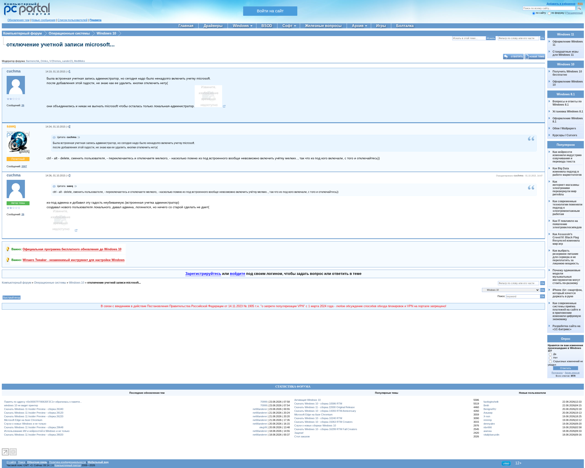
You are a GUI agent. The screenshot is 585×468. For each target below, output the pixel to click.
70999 (263, 401)
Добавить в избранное (561, 3)
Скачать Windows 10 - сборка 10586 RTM (318, 403)
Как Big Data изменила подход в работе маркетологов (567, 171)
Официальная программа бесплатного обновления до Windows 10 (72, 249)
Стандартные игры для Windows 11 (565, 53)
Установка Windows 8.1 (568, 111)
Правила (95, 20)
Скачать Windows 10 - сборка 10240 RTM (318, 418)
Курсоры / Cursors (565, 135)
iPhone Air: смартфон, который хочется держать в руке (568, 293)
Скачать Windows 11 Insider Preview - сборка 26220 (33, 416)
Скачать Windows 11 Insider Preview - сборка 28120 (33, 412)
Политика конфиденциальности (67, 462)
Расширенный (574, 12)
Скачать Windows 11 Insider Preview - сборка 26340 (33, 409)
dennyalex (489, 423)
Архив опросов (572, 373)
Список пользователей (73, 20)
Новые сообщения (43, 20)
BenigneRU (490, 409)
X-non (487, 416)
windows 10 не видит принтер (21, 405)
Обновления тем (18, 20)
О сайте (11, 462)
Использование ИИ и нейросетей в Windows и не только (36, 431)
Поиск (21, 462)
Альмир (488, 412)
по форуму (558, 12)
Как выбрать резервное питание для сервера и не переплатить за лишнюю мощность (566, 257)
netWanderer (260, 409)
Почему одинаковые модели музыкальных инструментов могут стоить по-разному (567, 277)
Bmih (486, 405)
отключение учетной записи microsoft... (60, 44)
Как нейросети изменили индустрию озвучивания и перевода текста (567, 156)
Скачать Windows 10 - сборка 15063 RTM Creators (323, 421)
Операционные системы (69, 33)
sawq (11, 126)
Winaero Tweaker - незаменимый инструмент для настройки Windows (74, 260)
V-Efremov (55, 61)
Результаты (557, 373)
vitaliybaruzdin (491, 434)
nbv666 (488, 427)
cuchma (14, 71)
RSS (580, 3)
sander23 (67, 61)
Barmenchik (32, 61)
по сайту (541, 12)
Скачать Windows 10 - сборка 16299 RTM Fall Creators (325, 429)
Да (554, 354)
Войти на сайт (270, 11)
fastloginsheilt (491, 401)
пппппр (488, 420)
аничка (488, 431)
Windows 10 (106, 33)
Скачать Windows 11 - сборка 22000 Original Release (324, 407)
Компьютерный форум (22, 33)
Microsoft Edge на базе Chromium (23, 420)
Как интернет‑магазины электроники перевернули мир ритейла (566, 188)
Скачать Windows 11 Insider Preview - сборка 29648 (33, 427)
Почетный (18, 159)
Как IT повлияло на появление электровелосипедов (567, 224)
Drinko (44, 61)
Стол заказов (302, 436)
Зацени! (298, 432)
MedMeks (79, 61)
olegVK (263, 427)
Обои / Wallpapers (564, 128)
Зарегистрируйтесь (203, 274)
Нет (555, 357)
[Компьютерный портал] (26, 14)
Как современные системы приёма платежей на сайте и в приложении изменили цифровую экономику (567, 311)
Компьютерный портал (68, 465)
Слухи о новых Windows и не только (25, 423)
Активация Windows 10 (307, 400)
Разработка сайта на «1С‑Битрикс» (567, 327)
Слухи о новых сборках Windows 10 (315, 425)
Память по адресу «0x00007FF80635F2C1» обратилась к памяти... (43, 401)
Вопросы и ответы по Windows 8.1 (567, 103)
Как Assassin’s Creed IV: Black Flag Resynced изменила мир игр (566, 239)
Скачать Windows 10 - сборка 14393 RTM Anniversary (325, 411)
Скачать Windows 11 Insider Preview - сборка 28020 (33, 434)
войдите (237, 274)
